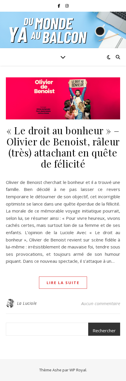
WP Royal (77, 370)
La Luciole (27, 303)
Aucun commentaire (100, 303)
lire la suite (63, 282)
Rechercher (104, 330)
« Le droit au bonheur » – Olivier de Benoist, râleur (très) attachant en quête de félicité (63, 147)
